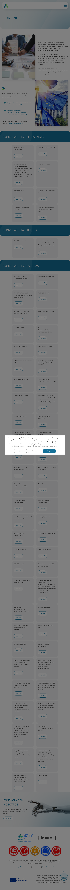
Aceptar (49, 451)
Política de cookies (53, 446)
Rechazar (35, 451)
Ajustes (20, 451)
